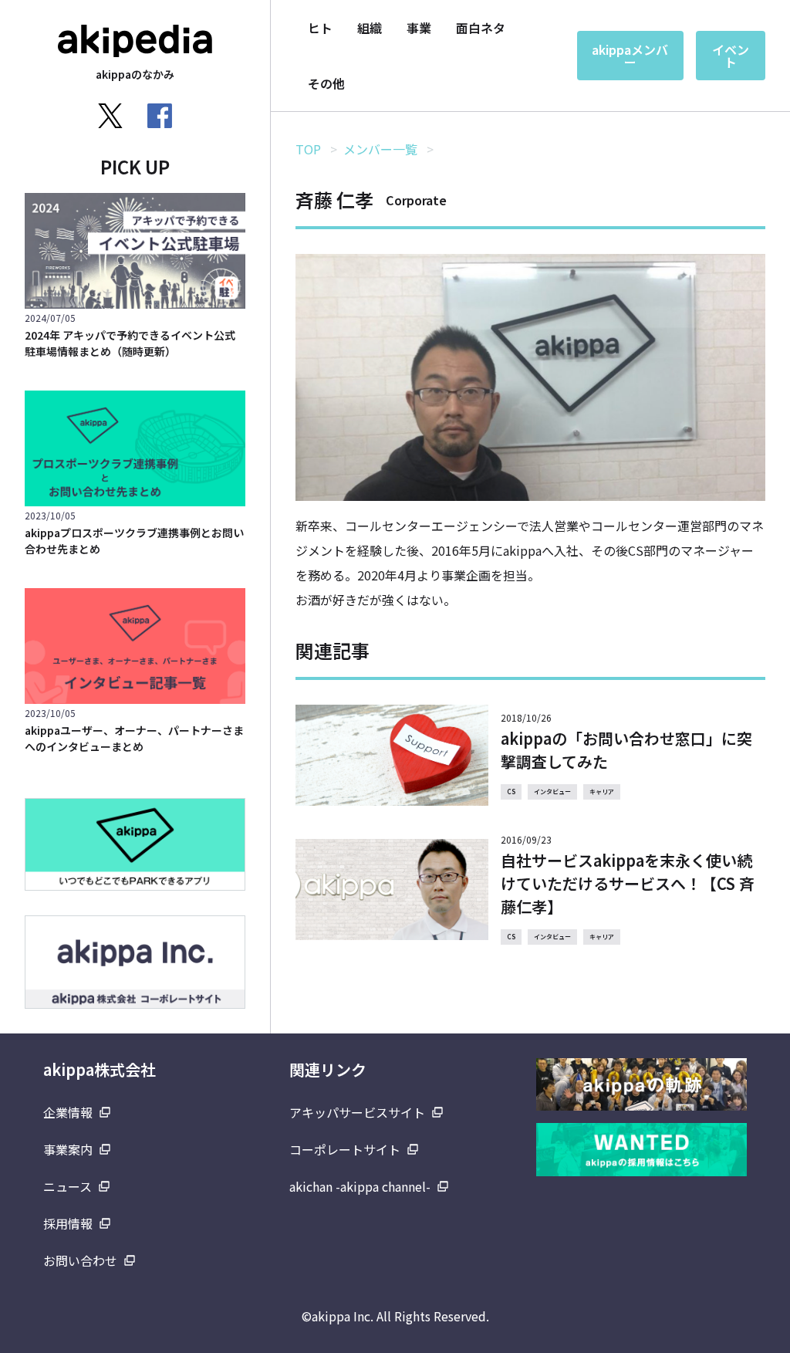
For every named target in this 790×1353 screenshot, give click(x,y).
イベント (730, 55)
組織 (369, 28)
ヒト (320, 28)
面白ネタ (480, 28)
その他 (326, 83)
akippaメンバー (630, 55)
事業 (419, 28)
